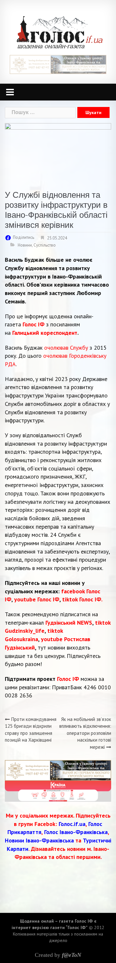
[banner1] (58, 64)
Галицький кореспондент (44, 332)
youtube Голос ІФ (36, 599)
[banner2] (58, 790)
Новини (25, 245)
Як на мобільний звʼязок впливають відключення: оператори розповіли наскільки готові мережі (85, 733)
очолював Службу (66, 347)
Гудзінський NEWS (68, 622)
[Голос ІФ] (59, 32)
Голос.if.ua (72, 824)
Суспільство (45, 245)
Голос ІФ (33, 324)
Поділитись (23, 237)
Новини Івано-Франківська (39, 840)
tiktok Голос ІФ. (82, 599)
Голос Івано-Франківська (76, 832)
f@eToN (71, 955)
